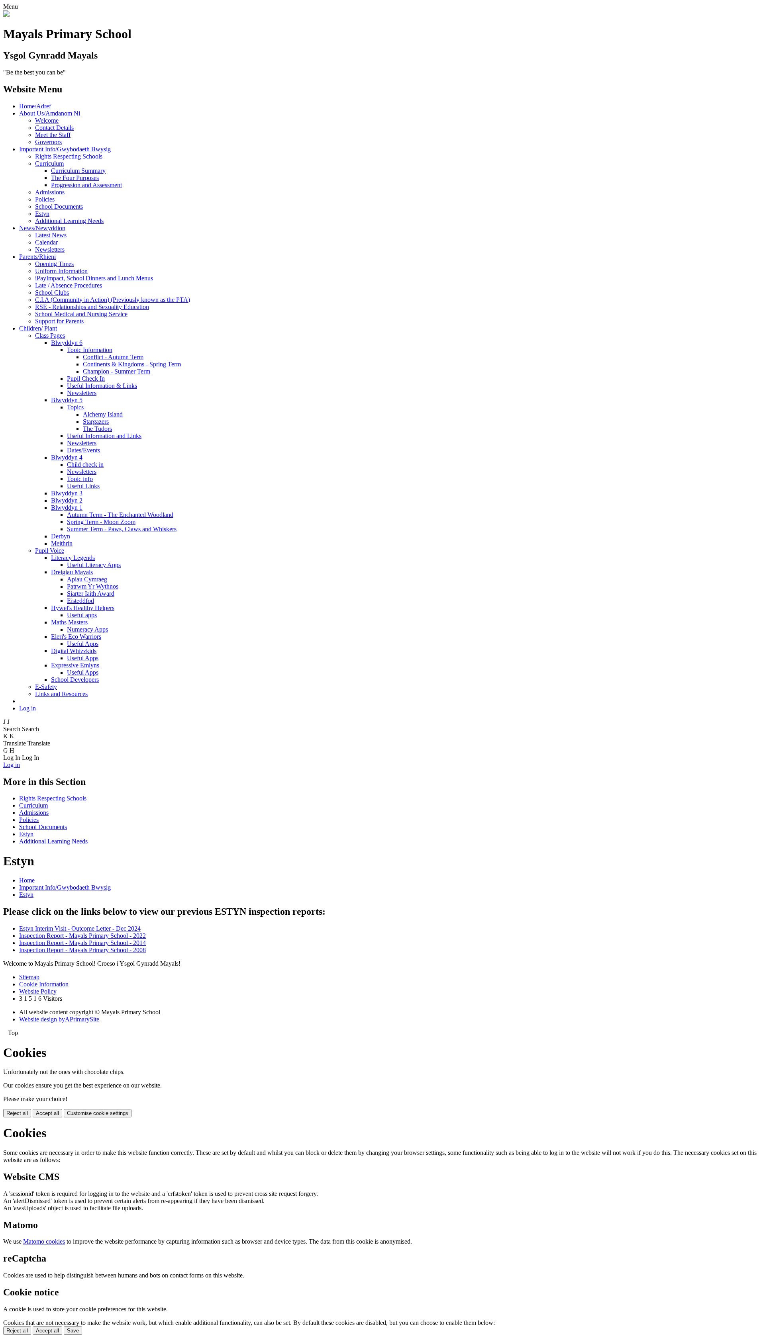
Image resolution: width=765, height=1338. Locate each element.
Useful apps (82, 615)
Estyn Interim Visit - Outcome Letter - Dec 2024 (80, 928)
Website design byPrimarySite (59, 1019)
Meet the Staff (53, 134)
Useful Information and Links (104, 435)
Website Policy (38, 991)
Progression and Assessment (86, 185)
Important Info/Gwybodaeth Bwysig (65, 149)
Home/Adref (35, 106)
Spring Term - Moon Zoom (101, 521)
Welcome (47, 120)
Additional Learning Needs (69, 220)
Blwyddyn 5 (66, 400)
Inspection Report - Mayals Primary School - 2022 (82, 935)
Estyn (42, 213)
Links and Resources (61, 694)
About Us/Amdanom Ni (49, 113)
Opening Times (54, 263)
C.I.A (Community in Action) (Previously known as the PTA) (112, 299)
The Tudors (97, 428)
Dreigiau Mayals (72, 572)
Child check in (85, 464)
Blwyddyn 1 (66, 507)
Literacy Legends (73, 557)
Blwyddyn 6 (66, 342)
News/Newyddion (42, 228)
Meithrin (62, 543)
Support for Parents (59, 321)
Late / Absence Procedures (68, 285)
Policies (45, 199)
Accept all (47, 1113)
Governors (48, 142)
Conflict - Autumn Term (113, 357)
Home (27, 880)
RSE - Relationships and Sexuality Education (92, 306)
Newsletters (50, 249)
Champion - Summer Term (116, 371)
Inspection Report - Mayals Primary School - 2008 (82, 950)
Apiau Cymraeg (87, 579)
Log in (27, 708)
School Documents (59, 206)
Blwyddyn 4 (66, 457)
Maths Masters (69, 622)
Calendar (46, 242)
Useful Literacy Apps (94, 564)
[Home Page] (6, 14)
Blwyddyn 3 (66, 493)
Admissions (50, 192)
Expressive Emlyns (75, 665)
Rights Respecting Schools (68, 156)
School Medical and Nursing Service (81, 314)
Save (73, 1331)
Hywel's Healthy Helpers (82, 607)
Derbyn (60, 536)
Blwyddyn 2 (66, 500)
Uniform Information (61, 271)
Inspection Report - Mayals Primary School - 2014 (82, 942)
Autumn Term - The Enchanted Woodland (120, 514)
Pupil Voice (49, 550)
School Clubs (52, 292)
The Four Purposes (75, 177)
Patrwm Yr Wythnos (92, 586)
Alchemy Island (103, 414)
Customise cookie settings (97, 1113)
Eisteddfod (80, 600)
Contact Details (54, 127)
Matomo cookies (44, 1241)
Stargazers (96, 421)
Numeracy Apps (87, 629)
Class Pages (50, 335)
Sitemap (29, 977)
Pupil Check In (86, 378)
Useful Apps (82, 643)
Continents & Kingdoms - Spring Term (132, 364)
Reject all (17, 1113)
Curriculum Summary (78, 170)
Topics (75, 407)
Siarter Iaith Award (90, 593)
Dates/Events (83, 450)
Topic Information (89, 349)
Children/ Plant (38, 328)
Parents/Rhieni (37, 256)
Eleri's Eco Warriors (76, 636)
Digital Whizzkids (73, 650)
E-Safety (46, 686)
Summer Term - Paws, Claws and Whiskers (122, 529)
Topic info (80, 478)
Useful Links (83, 486)
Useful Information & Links (102, 385)
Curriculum (49, 163)
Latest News (51, 235)
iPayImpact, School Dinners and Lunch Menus (94, 278)
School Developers (75, 679)
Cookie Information (44, 984)
